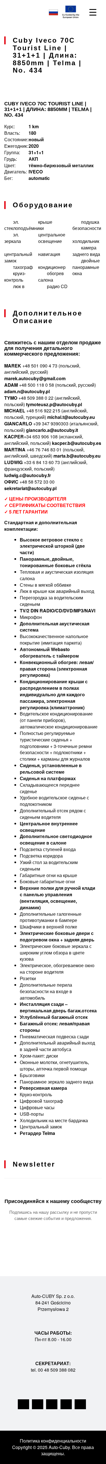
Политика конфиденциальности (53, 1440)
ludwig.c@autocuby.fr (27, 475)
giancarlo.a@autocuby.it (52, 430)
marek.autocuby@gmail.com (35, 378)
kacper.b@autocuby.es (76, 443)
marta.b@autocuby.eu (77, 456)
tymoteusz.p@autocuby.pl (54, 404)
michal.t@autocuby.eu (71, 417)
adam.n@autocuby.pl (27, 391)
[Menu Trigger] (93, 12)
